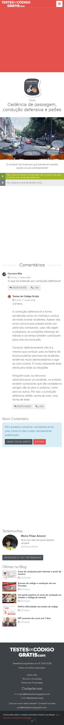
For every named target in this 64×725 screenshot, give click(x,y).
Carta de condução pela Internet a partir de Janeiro (39, 572)
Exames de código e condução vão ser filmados (37, 584)
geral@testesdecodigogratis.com (35, 694)
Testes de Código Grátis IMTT (16, 4)
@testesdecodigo (35, 698)
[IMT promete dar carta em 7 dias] (9, 621)
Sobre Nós (32, 675)
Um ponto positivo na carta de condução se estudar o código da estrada (39, 596)
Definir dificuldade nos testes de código (38, 606)
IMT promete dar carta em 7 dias (34, 618)
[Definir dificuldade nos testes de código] (9, 610)
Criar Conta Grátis (19, 441)
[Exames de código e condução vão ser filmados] (9, 586)
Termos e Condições (32, 679)
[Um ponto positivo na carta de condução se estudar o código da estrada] (9, 598)
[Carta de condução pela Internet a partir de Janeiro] (9, 575)
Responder (19, 287)
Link (36, 287)
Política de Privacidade (32, 682)
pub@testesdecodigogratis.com (32, 707)
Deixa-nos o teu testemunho (22, 557)
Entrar (39, 441)
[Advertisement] (32, 40)
